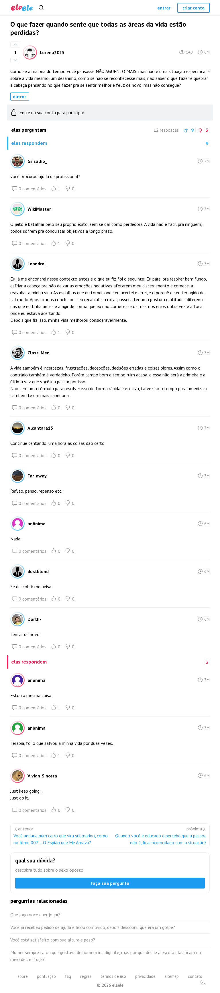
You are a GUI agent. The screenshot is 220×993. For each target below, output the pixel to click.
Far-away (37, 476)
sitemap (172, 976)
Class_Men (39, 353)
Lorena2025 (52, 52)
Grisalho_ (37, 161)
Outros (20, 96)
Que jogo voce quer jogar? (35, 914)
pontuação (46, 976)
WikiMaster (39, 209)
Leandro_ (37, 263)
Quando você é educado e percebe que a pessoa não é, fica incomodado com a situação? (161, 839)
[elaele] (22, 8)
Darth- (34, 619)
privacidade (145, 976)
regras (85, 976)
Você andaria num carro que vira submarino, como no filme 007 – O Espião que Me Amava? (60, 839)
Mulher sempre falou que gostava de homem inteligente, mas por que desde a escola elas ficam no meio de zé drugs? (105, 955)
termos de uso (113, 976)
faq (68, 976)
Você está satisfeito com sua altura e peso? (52, 940)
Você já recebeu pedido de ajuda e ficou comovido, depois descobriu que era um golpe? (92, 927)
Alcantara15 (40, 428)
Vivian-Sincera (42, 776)
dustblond (38, 571)
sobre (23, 976)
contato (195, 976)
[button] (203, 982)
